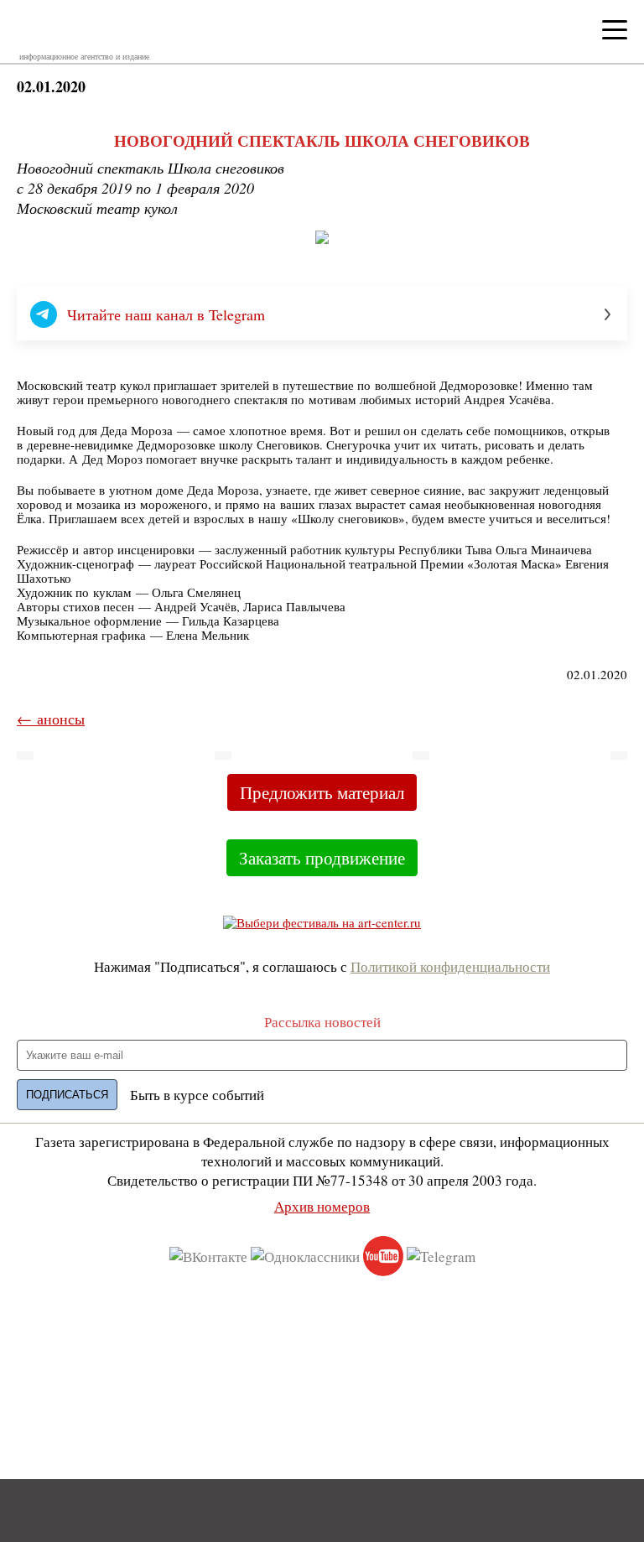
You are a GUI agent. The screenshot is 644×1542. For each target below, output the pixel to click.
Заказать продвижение (322, 858)
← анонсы (51, 719)
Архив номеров (322, 1206)
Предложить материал (322, 792)
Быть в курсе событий (197, 1094)
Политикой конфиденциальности (450, 966)
